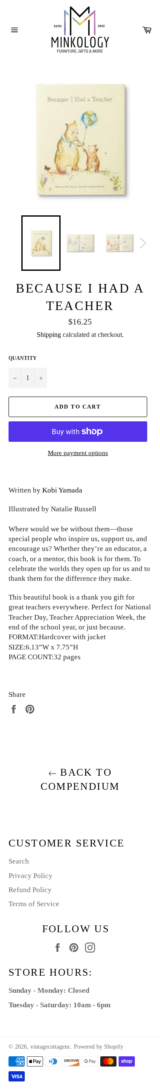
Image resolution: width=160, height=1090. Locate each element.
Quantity (23, 358)
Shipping (49, 334)
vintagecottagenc (50, 1047)
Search (19, 861)
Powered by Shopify (98, 1047)
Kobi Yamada (62, 490)
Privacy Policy (30, 876)
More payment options (78, 452)
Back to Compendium (80, 779)
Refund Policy (30, 890)
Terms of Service (34, 904)
